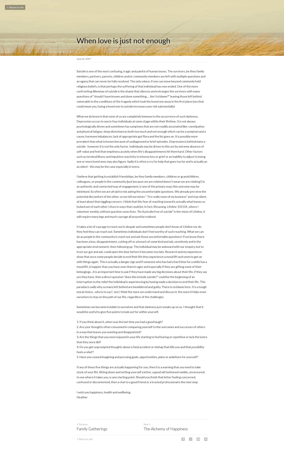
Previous (83, 424)
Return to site (16, 7)
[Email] (205, 439)
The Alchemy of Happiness (166, 428)
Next (146, 424)
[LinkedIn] (198, 439)
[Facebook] (183, 439)
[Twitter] (190, 439)
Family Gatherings (92, 428)
